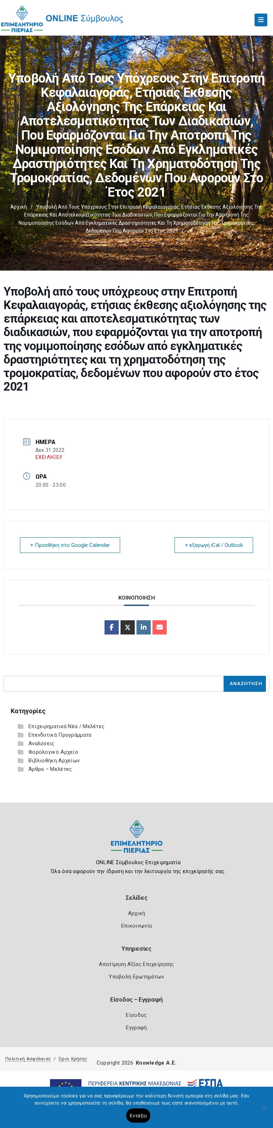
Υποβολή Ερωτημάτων (136, 976)
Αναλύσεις (41, 743)
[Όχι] (264, 1111)
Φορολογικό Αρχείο (53, 752)
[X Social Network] (128, 627)
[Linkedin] (143, 627)
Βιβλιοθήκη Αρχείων (54, 760)
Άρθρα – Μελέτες (50, 769)
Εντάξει (138, 1115)
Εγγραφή (136, 1027)
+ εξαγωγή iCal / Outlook (214, 545)
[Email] (159, 627)
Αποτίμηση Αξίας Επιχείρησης (136, 964)
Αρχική (18, 207)
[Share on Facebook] (112, 627)
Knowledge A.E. (156, 1063)
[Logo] (136, 842)
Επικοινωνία (136, 926)
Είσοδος (136, 1015)
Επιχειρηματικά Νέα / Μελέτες (66, 726)
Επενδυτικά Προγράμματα (60, 735)
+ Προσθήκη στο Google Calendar (70, 545)
